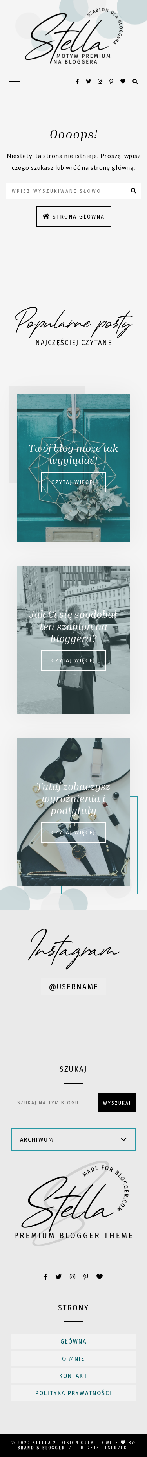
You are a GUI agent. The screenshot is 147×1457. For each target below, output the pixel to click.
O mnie (73, 1358)
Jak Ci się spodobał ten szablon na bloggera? (73, 626)
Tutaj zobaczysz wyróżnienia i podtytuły (73, 798)
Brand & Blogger (41, 1448)
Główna (73, 1341)
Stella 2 (44, 1443)
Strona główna (79, 216)
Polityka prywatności (73, 1393)
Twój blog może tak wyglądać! (73, 454)
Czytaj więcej (73, 482)
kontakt (73, 1376)
